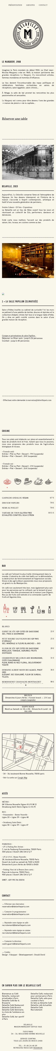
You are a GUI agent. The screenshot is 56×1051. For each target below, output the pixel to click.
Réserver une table (14, 118)
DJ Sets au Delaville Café (41, 1003)
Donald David (39, 955)
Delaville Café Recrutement (37, 1008)
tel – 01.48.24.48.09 (28, 1046)
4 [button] (26, 176)
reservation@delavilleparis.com (39, 400)
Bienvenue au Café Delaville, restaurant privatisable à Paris (10, 996)
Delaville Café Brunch (11, 1007)
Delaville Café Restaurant (13, 1005)
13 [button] (38, 274)
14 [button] (40, 274)
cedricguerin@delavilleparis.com (16, 944)
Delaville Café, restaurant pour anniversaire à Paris (42, 995)
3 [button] (24, 176)
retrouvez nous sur (27, 1048)
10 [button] (33, 274)
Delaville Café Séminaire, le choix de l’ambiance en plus (13, 1012)
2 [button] (22, 176)
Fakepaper (13, 955)
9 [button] (35, 176)
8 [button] (33, 176)
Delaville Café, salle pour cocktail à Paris (41, 999)
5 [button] (28, 176)
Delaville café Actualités (41, 1005)
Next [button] (51, 162)
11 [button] (35, 274)
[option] (28, 162)
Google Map (22, 778)
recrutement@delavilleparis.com (16, 925)
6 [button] (29, 176)
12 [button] (37, 274)
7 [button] (31, 176)
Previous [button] (4, 162)
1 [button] (20, 176)
